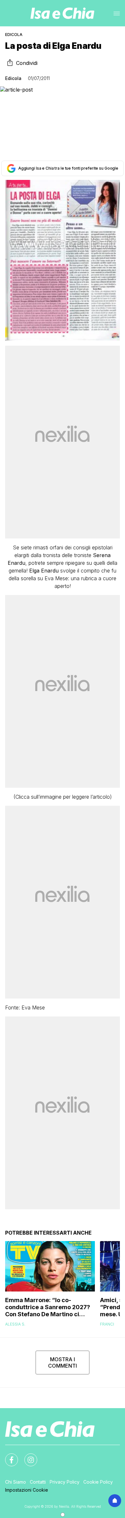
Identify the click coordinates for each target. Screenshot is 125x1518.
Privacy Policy (64, 1482)
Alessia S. (15, 1324)
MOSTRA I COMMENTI (62, 1362)
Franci (107, 1324)
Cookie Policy (98, 1482)
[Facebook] (7, 1456)
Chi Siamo (15, 1482)
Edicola (13, 34)
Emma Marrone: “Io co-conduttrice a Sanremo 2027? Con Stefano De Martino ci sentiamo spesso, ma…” (47, 1307)
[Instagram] (26, 1456)
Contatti (38, 1482)
